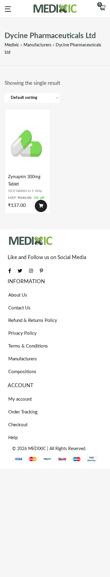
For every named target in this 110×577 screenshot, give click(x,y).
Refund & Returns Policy (32, 320)
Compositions (22, 372)
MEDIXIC (37, 449)
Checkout (18, 425)
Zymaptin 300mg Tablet (24, 180)
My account (20, 399)
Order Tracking (23, 412)
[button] (102, 8)
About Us (17, 295)
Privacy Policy (22, 333)
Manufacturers (37, 45)
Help (13, 437)
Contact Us (19, 308)
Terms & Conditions (28, 346)
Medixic (12, 45)
